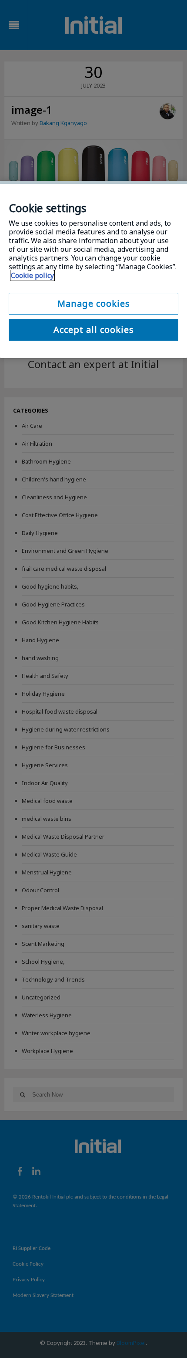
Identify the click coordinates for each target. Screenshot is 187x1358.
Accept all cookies (93, 329)
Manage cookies (93, 303)
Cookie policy (32, 275)
